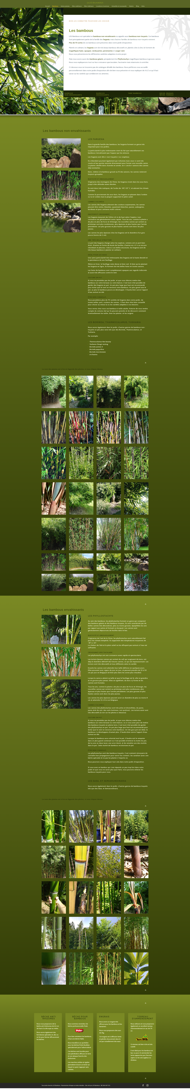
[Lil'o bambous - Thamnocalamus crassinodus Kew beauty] (109, 550)
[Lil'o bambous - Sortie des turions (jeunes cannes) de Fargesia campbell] (136, 590)
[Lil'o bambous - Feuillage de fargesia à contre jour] (136, 514)
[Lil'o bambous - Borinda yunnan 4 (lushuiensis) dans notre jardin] (136, 550)
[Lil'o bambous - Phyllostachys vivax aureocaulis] (136, 949)
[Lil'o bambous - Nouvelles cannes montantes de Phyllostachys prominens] (81, 949)
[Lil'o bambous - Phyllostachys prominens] (136, 842)
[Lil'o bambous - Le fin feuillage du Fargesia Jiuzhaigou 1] (81, 550)
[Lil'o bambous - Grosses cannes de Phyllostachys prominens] (54, 913)
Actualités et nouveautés (119, 6)
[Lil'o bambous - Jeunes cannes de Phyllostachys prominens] (109, 913)
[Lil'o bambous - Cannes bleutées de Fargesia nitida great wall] (54, 443)
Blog (137, 6)
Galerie (131, 6)
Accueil (47, 6)
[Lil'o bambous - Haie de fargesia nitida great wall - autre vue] (54, 550)
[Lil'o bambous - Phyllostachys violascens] (54, 949)
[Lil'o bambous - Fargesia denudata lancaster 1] (136, 407)
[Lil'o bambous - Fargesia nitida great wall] (54, 407)
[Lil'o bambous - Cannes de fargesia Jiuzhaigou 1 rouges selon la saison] (81, 443)
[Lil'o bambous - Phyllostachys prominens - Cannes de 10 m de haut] (109, 949)
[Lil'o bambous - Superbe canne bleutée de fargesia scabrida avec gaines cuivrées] (54, 514)
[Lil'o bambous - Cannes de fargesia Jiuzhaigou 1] (109, 443)
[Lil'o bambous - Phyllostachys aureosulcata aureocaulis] (54, 877)
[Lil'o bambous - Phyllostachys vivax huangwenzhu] (81, 984)
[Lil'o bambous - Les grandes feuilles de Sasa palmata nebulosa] (136, 984)
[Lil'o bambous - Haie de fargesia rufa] (81, 590)
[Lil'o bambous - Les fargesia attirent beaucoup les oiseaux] (109, 590)
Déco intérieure (89, 6)
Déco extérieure (77, 6)
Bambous (55, 6)
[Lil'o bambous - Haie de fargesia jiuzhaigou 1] (81, 570)
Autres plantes (65, 6)
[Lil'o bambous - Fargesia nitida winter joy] (81, 514)
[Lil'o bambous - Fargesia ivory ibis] (81, 478)
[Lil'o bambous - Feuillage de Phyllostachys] (109, 877)
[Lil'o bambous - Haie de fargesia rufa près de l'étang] (136, 570)
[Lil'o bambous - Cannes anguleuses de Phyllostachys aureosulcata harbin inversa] (81, 842)
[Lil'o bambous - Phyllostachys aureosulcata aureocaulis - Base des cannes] (109, 984)
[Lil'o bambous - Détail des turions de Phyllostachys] (136, 913)
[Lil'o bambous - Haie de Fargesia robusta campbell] (109, 407)
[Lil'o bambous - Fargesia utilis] (81, 407)
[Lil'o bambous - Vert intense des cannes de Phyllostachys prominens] (54, 842)
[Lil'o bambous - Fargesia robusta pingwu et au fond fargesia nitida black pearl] (109, 570)
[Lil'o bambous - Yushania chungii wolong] (54, 590)
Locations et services (102, 6)
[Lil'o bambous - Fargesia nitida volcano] (109, 514)
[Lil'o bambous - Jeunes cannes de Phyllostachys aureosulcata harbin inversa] (81, 877)
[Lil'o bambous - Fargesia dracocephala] (54, 478)
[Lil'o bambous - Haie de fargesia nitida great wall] (54, 570)
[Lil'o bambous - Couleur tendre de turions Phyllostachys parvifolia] (136, 877)
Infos (143, 6)
